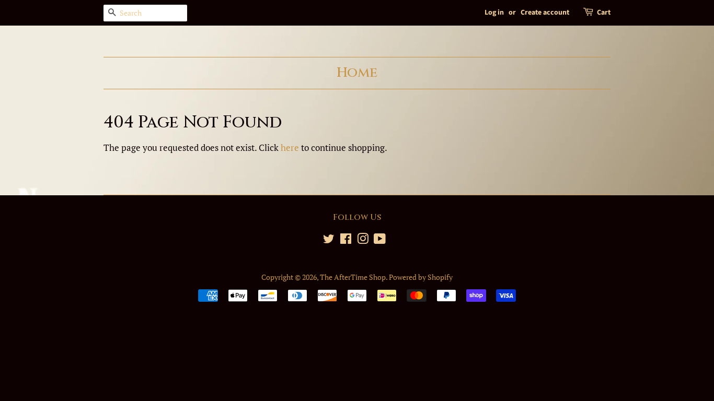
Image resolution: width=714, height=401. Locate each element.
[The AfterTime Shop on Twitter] (329, 240)
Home (357, 72)
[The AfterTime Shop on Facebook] (346, 240)
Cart (604, 12)
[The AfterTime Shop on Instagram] (362, 240)
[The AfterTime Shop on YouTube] (380, 240)
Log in (494, 12)
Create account (545, 12)
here (290, 147)
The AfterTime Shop (353, 277)
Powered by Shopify (421, 277)
